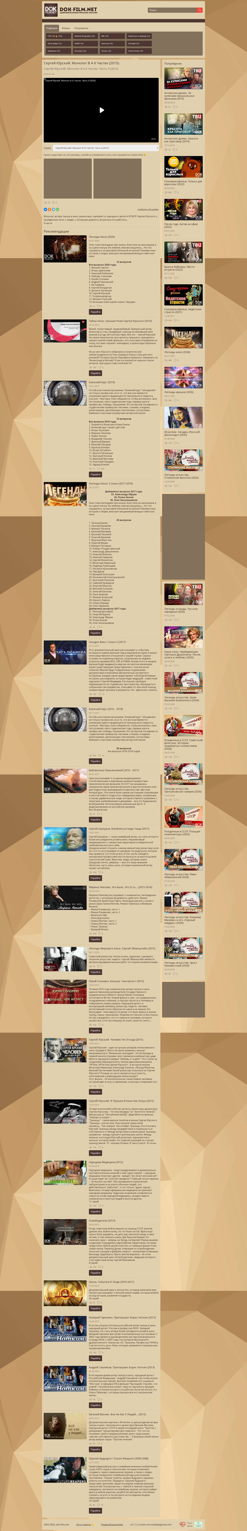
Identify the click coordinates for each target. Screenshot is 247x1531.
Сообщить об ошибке (148, 209)
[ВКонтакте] (45, 209)
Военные (107, 43)
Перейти (95, 311)
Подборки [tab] (51, 28)
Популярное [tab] (81, 28)
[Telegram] (53, 209)
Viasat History (135, 51)
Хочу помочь (83, 1524)
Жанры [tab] (66, 28)
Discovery (80, 51)
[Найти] (200, 10)
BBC (105, 36)
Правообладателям (112, 1524)
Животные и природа (139, 36)
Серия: (47, 148)
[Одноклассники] (49, 209)
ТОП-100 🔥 (55, 36)
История (133, 43)
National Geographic (85, 36)
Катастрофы (55, 43)
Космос (106, 51)
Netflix (79, 43)
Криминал (54, 51)
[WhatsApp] (57, 209)
